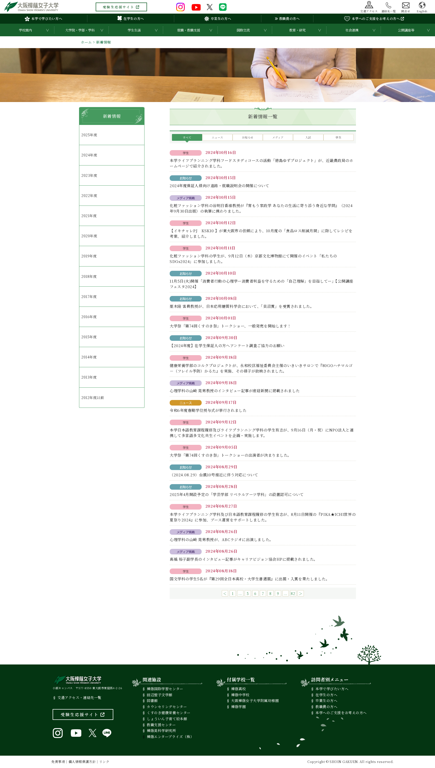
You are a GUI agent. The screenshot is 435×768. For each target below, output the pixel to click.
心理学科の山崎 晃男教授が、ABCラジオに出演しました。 (221, 539)
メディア (278, 137)
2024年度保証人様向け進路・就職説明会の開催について (219, 185)
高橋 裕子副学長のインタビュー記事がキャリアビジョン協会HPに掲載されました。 (244, 559)
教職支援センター (161, 724)
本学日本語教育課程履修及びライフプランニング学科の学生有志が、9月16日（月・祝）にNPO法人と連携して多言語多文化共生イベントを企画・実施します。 (261, 432)
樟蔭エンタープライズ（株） (170, 736)
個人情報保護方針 (82, 761)
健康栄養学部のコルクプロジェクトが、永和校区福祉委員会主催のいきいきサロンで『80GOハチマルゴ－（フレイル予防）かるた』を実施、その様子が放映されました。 (261, 368)
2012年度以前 (92, 397)
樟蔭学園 (238, 706)
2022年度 (89, 195)
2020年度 (89, 235)
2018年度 (89, 276)
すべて (187, 137)
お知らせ (247, 137)
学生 (338, 137)
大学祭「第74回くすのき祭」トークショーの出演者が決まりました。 (231, 455)
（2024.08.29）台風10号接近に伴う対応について (214, 474)
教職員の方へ (289, 18)
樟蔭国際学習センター (165, 688)
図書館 (152, 700)
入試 (308, 137)
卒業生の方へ (221, 18)
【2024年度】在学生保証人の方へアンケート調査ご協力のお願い (227, 345)
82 (293, 593)
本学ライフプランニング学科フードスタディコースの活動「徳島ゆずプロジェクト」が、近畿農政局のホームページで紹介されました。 (261, 163)
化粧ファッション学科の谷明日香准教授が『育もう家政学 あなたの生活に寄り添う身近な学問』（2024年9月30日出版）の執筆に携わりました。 (261, 208)
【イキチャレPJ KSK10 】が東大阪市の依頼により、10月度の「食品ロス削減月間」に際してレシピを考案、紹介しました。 (261, 233)
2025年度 (89, 134)
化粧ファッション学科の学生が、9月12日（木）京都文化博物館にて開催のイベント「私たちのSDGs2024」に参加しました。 (253, 258)
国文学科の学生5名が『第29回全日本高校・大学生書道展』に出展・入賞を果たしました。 (250, 578)
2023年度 (89, 175)
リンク (104, 761)
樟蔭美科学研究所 (161, 730)
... (240, 593)
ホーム (86, 42)
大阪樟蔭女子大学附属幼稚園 (255, 700)
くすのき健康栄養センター (169, 712)
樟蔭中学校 (240, 694)
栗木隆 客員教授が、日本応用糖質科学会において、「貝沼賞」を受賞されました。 (242, 306)
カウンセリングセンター (167, 706)
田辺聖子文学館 (159, 694)
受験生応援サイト (119, 7)
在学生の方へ (133, 18)
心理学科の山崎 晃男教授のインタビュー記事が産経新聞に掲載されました (235, 390)
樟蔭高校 (238, 688)
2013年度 (89, 377)
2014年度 (89, 356)
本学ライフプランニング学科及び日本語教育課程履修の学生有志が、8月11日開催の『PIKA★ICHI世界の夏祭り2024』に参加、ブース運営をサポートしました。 (263, 517)
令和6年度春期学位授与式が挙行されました (208, 410)
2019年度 (89, 255)
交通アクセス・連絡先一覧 (79, 697)
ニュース (217, 137)
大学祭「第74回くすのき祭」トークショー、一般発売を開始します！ (230, 325)
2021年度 (89, 215)
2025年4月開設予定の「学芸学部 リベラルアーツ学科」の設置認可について (237, 494)
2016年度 (89, 316)
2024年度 (89, 154)
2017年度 (89, 296)
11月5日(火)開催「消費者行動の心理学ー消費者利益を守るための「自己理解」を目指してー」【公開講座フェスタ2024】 (261, 283)
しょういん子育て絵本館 (167, 718)
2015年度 (89, 336)
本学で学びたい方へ (46, 18)
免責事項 (58, 761)
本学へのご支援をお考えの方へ (376, 18)
